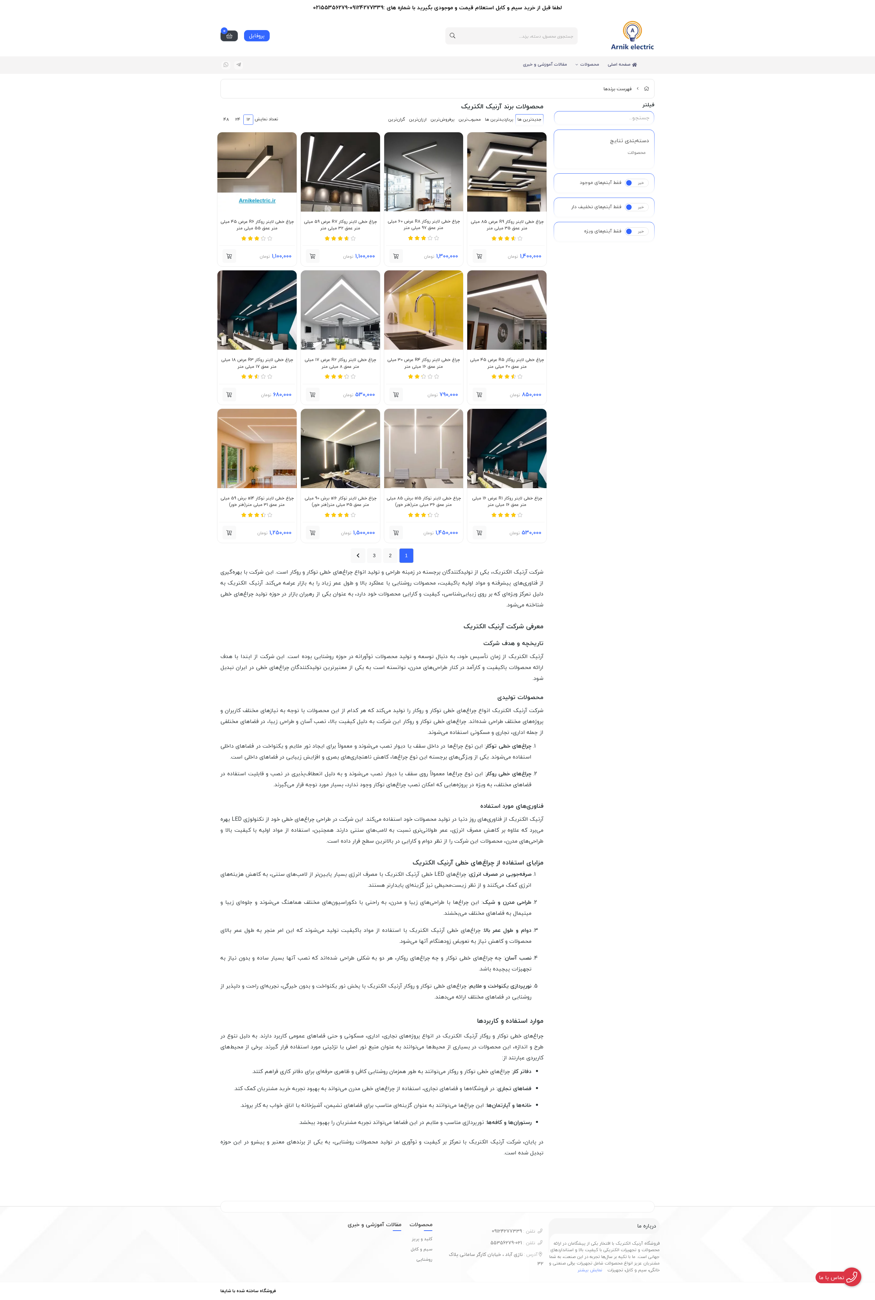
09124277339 (513, 1231)
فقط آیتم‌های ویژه (602, 231)
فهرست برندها (617, 88)
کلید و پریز (422, 1239)
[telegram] (238, 65)
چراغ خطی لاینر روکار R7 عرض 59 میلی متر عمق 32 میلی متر (340, 225)
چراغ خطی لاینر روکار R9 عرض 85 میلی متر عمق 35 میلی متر (507, 225)
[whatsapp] (226, 65)
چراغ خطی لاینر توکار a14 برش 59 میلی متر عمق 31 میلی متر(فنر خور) (257, 501)
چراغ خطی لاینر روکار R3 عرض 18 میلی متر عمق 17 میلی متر (257, 363)
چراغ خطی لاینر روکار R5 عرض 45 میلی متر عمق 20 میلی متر (507, 363)
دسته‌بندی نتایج (629, 140)
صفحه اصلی (620, 64)
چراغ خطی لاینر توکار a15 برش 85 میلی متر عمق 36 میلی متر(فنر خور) (424, 501)
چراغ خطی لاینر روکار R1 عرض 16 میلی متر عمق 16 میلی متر (507, 501)
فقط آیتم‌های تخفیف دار (596, 207)
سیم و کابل (421, 1249)
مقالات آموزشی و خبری (545, 64)
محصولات (589, 64)
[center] (452, 35)
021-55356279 (512, 1242)
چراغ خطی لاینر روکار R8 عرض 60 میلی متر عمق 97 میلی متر (424, 224)
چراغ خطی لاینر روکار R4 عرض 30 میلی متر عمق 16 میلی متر (423, 363)
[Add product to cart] (479, 256)
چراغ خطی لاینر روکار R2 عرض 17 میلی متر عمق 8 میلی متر (340, 363)
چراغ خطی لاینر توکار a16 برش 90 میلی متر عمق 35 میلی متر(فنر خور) (340, 501)
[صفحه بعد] (358, 555)
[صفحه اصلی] (646, 88)
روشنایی (424, 1259)
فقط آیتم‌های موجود (600, 182)
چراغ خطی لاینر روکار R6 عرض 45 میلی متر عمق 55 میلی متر (257, 225)
